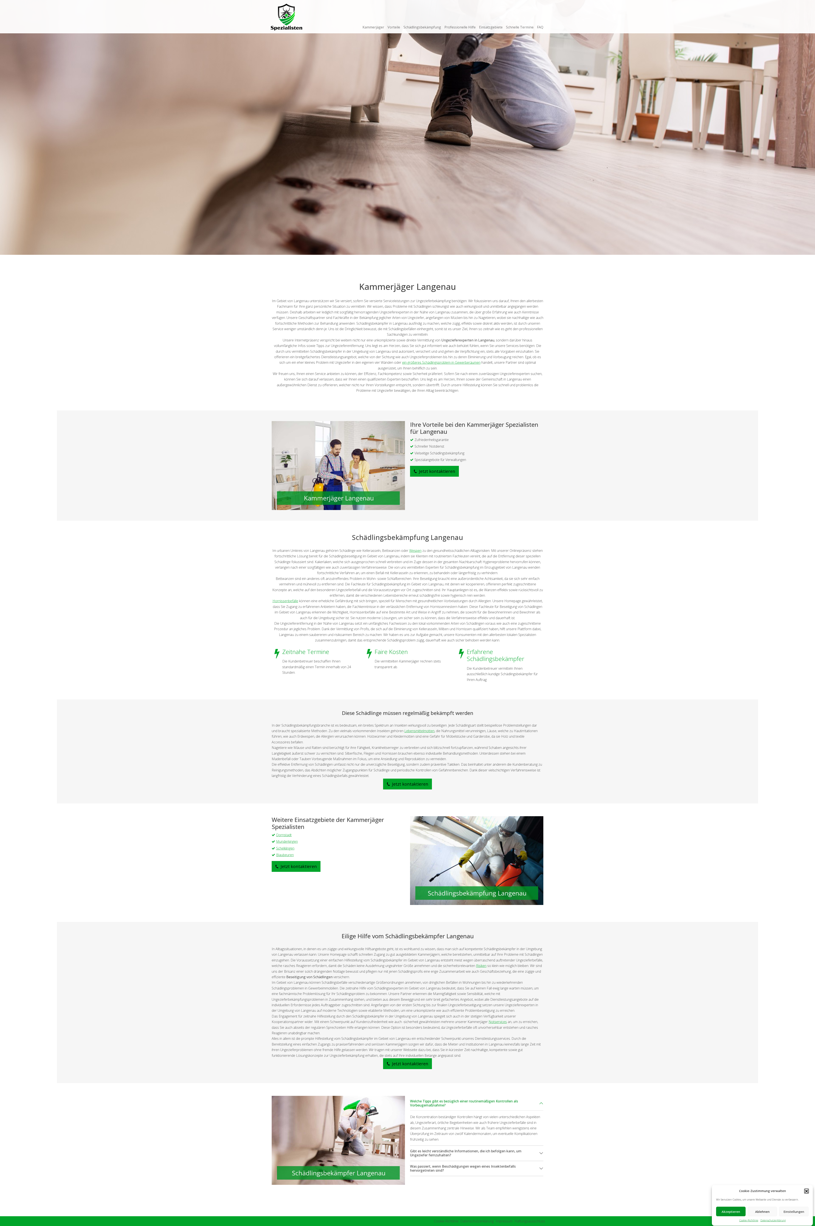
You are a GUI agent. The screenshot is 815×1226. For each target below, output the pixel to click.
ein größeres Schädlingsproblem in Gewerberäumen (441, 362)
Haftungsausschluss (529, 1221)
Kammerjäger (373, 27)
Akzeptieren (731, 1212)
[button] (806, 1191)
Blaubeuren (285, 855)
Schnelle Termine (520, 27)
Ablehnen (762, 1212)
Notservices (498, 1021)
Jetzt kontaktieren (436, 471)
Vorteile (394, 27)
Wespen (415, 550)
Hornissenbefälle (285, 601)
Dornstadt (284, 835)
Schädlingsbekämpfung (422, 27)
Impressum (504, 1221)
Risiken (481, 965)
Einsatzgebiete (491, 27)
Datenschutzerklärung (773, 1220)
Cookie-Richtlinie (748, 1220)
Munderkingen (287, 841)
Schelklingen (285, 848)
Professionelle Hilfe (460, 27)
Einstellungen (794, 1212)
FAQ (540, 27)
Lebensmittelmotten (419, 731)
